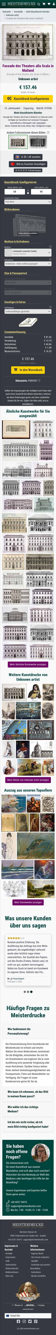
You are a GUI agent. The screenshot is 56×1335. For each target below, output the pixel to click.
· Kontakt (8, 1253)
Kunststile (18, 11)
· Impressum (10, 1257)
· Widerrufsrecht (11, 1268)
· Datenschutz (10, 1264)
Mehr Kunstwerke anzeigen (28, 902)
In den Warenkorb (29, 370)
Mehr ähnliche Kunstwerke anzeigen (28, 664)
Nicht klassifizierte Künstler (37, 11)
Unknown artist (12, 15)
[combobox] (28, 202)
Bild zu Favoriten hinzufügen (30, 164)
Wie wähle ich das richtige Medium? (23, 1109)
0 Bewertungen (34, 170)
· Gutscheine (35, 1272)
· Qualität (34, 1261)
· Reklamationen (12, 1272)
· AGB (7, 1261)
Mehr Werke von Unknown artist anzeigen (28, 779)
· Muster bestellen (38, 1276)
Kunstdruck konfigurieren (30, 99)
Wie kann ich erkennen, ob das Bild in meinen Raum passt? (28, 1094)
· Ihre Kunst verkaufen (39, 1257)
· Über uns (9, 1276)
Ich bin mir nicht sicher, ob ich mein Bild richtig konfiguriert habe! (28, 1124)
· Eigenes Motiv (36, 1253)
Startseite (6, 11)
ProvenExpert (18, 978)
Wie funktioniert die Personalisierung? (19, 1031)
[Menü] (4, 4)
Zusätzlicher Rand (11, 198)
